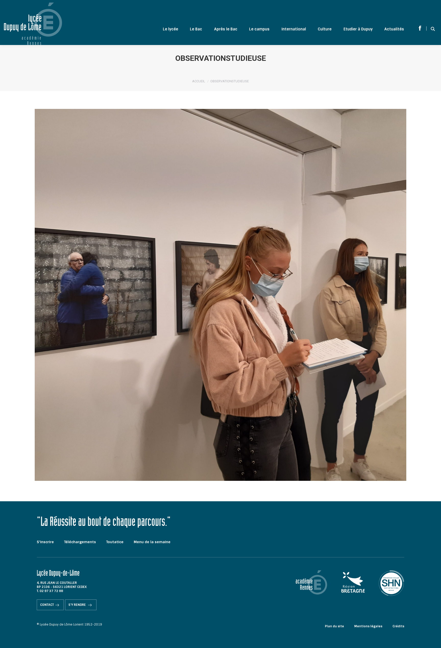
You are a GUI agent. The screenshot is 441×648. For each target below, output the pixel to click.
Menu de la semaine (152, 542)
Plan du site (334, 626)
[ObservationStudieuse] (220, 295)
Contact (47, 605)
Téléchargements (80, 542)
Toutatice (115, 542)
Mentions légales (368, 626)
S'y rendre (77, 605)
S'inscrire (45, 542)
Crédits (398, 626)
